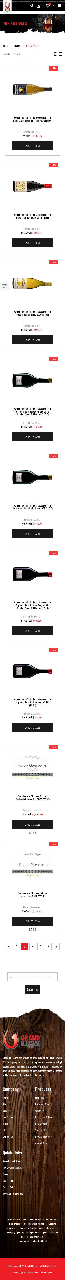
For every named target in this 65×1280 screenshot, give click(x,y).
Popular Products (43, 1136)
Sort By (6, 54)
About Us (7, 1104)
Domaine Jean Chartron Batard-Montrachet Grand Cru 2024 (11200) (32, 798)
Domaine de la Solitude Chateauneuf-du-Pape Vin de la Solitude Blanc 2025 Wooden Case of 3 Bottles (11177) (32, 411)
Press (5, 1174)
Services (7, 1110)
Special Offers (42, 1130)
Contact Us (8, 1136)
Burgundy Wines (42, 1104)
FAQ (4, 1130)
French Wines (41, 1097)
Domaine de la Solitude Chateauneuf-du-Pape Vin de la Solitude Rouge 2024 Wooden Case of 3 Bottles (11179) (32, 605)
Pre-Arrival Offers (43, 1117)
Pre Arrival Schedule (12, 1168)
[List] (60, 54)
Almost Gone (41, 1143)
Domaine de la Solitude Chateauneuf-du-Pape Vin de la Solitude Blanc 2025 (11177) (32, 507)
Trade (5, 1123)
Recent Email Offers (12, 1161)
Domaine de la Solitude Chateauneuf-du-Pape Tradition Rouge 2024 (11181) (32, 216)
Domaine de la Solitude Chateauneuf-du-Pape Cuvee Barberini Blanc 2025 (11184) (32, 119)
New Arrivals (41, 1123)
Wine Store (40, 1110)
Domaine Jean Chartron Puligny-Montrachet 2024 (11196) (32, 895)
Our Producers (9, 1117)
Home (17, 45)
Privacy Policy (9, 1187)
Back (5, 45)
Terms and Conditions (13, 1194)
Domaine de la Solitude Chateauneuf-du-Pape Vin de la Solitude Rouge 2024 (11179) (32, 702)
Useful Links (8, 1181)
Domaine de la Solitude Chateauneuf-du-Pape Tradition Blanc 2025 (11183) (32, 313)
